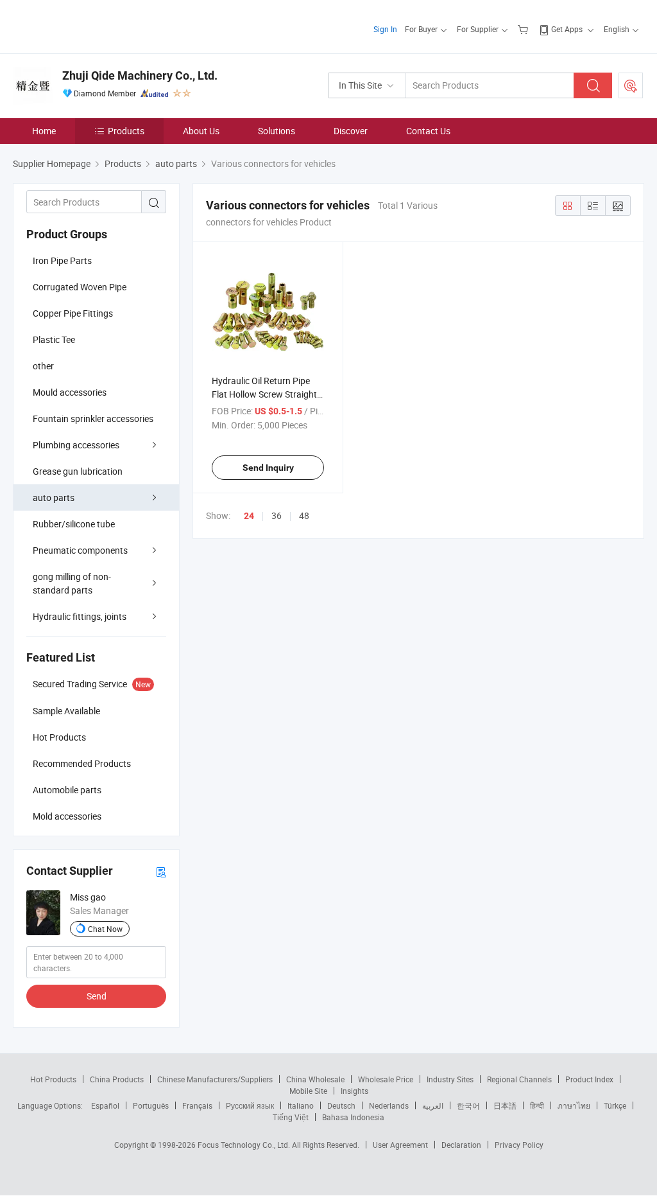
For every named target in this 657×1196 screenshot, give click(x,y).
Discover (351, 131)
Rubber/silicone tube (74, 524)
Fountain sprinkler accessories (93, 418)
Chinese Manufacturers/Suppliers (215, 1079)
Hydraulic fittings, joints (79, 616)
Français (197, 1105)
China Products (117, 1079)
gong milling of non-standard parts (72, 583)
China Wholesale (315, 1079)
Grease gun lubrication (78, 471)
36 (276, 515)
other (43, 366)
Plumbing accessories (76, 445)
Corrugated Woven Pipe (79, 287)
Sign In (385, 29)
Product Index (589, 1079)
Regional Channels (519, 1079)
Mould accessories (70, 392)
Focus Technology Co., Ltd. (245, 1144)
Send (97, 996)
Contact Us (428, 131)
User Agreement (400, 1144)
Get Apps (566, 29)
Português (151, 1105)
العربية (432, 1105)
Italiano (300, 1105)
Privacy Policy (519, 1144)
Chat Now (105, 929)
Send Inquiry (268, 467)
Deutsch (341, 1105)
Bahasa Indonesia (353, 1117)
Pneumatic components (80, 550)
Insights (354, 1091)
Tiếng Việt (291, 1117)
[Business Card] (161, 871)
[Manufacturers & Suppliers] (95, 25)
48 (304, 515)
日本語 (504, 1105)
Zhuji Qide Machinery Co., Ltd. (140, 75)
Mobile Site (308, 1091)
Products (126, 131)
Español (105, 1105)
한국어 (468, 1105)
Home (44, 131)
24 (249, 516)
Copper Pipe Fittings (73, 313)
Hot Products (53, 1079)
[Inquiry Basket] (524, 29)
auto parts (53, 497)
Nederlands (389, 1105)
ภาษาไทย (574, 1105)
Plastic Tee (54, 339)
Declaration (461, 1144)
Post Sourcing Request (631, 85)
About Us (201, 131)
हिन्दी (537, 1105)
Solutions (276, 131)
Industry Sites (450, 1079)
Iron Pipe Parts (62, 260)
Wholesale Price (385, 1079)
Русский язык (250, 1105)
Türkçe (615, 1105)
